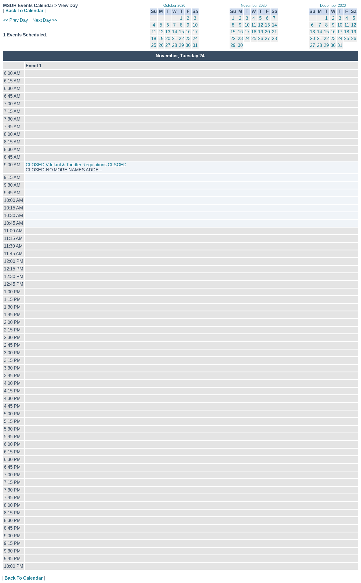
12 (161, 31)
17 (195, 31)
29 (181, 45)
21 (174, 38)
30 (188, 45)
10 (195, 25)
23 (188, 38)
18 (153, 38)
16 (188, 31)
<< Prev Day (15, 20)
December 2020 (333, 5)
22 (181, 38)
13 (167, 31)
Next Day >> (44, 20)
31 (195, 45)
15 (181, 31)
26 (161, 45)
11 (153, 31)
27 (167, 45)
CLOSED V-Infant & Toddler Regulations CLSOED (76, 164)
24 (195, 38)
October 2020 (174, 5)
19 (161, 38)
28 (174, 45)
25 (153, 45)
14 (174, 31)
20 (167, 38)
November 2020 (254, 5)
